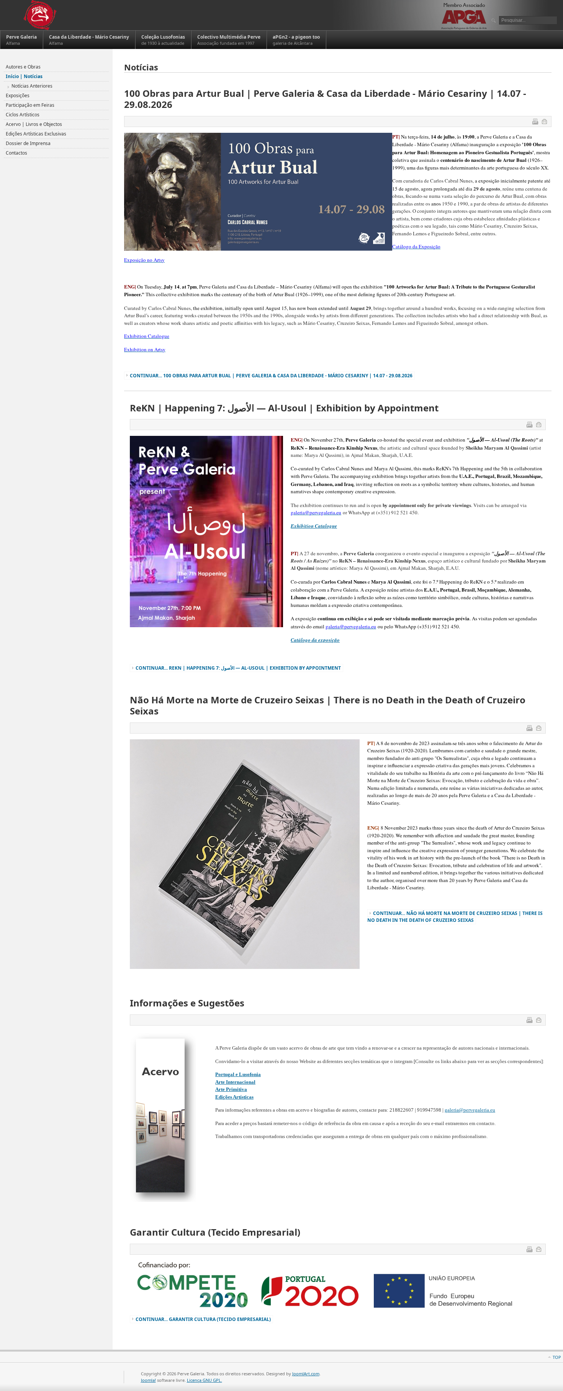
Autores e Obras (23, 67)
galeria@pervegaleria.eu (470, 1110)
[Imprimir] (536, 123)
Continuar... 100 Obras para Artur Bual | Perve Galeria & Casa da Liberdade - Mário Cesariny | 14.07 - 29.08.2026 (271, 375)
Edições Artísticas (234, 1097)
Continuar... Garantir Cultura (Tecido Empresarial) (203, 1319)
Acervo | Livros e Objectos (34, 124)
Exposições (17, 95)
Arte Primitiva (231, 1089)
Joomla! (148, 1380)
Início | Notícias (24, 76)
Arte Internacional (235, 1082)
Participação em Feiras (30, 105)
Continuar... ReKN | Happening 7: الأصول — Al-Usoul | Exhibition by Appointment (238, 668)
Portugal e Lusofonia (238, 1074)
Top (557, 1357)
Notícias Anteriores (31, 86)
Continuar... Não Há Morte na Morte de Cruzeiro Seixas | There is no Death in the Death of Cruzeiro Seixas (455, 916)
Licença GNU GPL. (204, 1380)
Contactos (16, 153)
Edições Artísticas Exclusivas (36, 133)
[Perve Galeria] (39, 15)
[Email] (545, 123)
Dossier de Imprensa (28, 143)
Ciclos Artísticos (22, 114)
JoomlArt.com (305, 1373)
